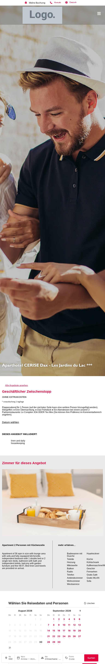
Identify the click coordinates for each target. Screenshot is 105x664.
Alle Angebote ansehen (16, 385)
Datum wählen (10, 422)
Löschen (91, 603)
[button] (75, 2)
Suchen (91, 658)
